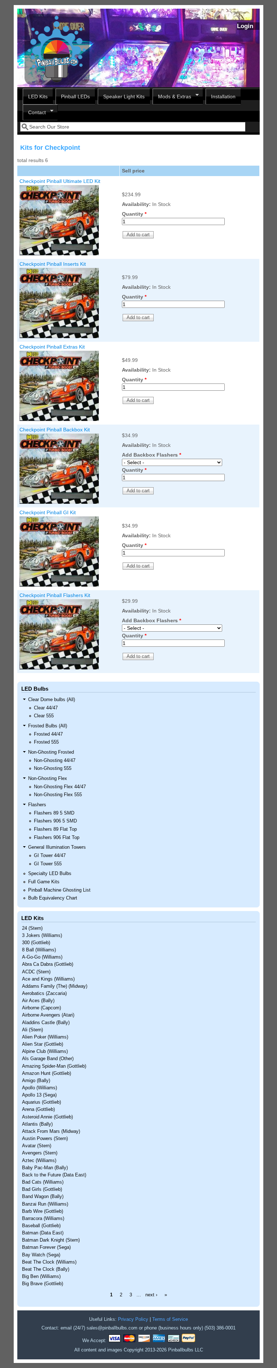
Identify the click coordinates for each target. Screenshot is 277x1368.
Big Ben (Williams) (41, 1276)
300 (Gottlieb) (36, 942)
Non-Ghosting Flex (47, 778)
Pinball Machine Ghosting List (59, 890)
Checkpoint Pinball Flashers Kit (54, 595)
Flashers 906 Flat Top (56, 837)
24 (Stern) (32, 928)
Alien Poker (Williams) (45, 1037)
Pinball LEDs (75, 96)
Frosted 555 (46, 742)
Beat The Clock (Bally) (45, 1269)
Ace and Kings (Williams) (48, 979)
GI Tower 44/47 (50, 855)
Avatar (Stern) (36, 1145)
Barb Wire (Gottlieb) (42, 1211)
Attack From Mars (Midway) (51, 1131)
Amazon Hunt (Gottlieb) (46, 1073)
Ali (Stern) (32, 1029)
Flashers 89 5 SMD (54, 813)
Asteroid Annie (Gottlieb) (47, 1117)
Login (245, 26)
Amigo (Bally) (36, 1080)
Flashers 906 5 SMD (55, 821)
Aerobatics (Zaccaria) (44, 993)
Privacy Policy (133, 1319)
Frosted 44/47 (48, 734)
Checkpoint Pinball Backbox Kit (54, 429)
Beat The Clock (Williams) (49, 1262)
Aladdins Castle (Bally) (46, 1022)
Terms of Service (170, 1319)
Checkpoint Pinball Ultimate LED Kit (59, 181)
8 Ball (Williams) (39, 949)
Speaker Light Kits (124, 96)
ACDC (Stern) (36, 971)
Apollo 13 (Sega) (39, 1095)
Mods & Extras (172, 97)
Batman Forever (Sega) (46, 1247)
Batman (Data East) (42, 1232)
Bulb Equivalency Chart (52, 898)
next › (151, 1294)
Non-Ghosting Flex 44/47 (60, 786)
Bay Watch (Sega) (41, 1254)
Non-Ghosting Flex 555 (58, 794)
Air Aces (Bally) (38, 1000)
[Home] (57, 83)
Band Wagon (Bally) (42, 1196)
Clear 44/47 (46, 707)
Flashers (37, 804)
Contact (34, 112)
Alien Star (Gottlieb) (42, 1044)
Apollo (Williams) (39, 1087)
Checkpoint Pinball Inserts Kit (52, 264)
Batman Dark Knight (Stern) (51, 1240)
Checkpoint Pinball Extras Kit (52, 347)
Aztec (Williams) (39, 1160)
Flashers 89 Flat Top (55, 829)
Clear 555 (44, 715)
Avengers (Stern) (39, 1153)
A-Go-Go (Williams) (42, 957)
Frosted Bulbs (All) (47, 725)
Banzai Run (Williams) (45, 1204)
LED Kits (38, 96)
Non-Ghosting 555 (52, 768)
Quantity (134, 214)
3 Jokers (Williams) (42, 935)
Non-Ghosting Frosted (51, 752)
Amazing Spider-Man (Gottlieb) (54, 1066)
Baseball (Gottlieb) (41, 1225)
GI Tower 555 (48, 863)
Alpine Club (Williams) (45, 1051)
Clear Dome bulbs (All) (51, 699)
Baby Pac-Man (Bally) (45, 1167)
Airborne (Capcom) (41, 1007)
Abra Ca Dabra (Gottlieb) (47, 964)
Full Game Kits (44, 881)
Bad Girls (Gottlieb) (42, 1189)
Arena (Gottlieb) (38, 1109)
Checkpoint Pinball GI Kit (47, 512)
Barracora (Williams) (43, 1218)
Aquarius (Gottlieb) (41, 1102)
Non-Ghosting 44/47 (54, 760)
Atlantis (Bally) (37, 1124)
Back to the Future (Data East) (54, 1175)
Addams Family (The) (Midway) (54, 986)
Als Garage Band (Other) (48, 1058)
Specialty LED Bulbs (49, 873)
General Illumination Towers (57, 847)
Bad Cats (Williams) (42, 1182)
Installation (223, 96)
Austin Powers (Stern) (45, 1138)
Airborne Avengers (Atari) (48, 1015)
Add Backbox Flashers (151, 455)
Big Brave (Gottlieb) (42, 1283)
